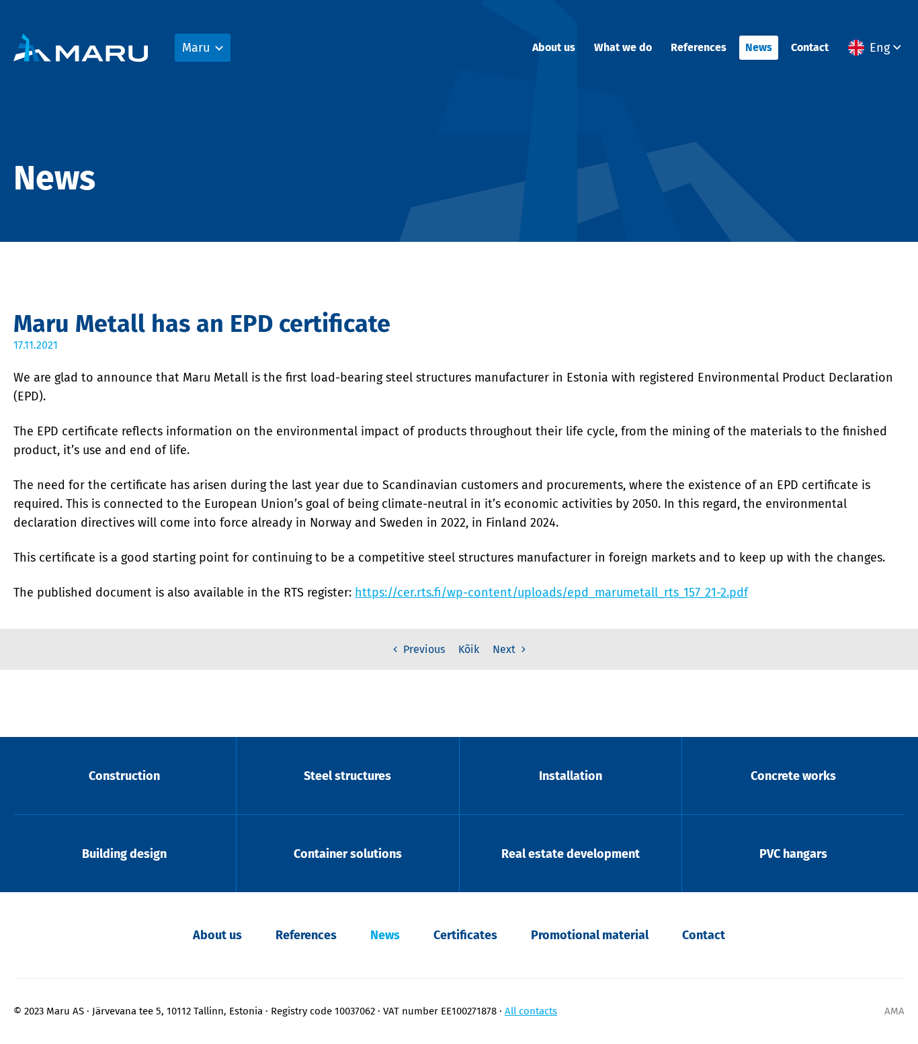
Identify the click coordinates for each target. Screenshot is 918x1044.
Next (505, 649)
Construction (124, 776)
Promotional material (590, 935)
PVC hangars (793, 853)
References (698, 47)
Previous (423, 649)
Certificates (465, 935)
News (758, 47)
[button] (876, 47)
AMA (894, 1011)
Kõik (468, 649)
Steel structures (347, 776)
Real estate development (570, 853)
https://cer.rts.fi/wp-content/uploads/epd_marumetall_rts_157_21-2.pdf (551, 592)
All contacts (531, 1011)
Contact (810, 47)
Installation (570, 776)
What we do (623, 47)
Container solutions (348, 853)
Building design (124, 853)
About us (553, 47)
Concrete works (793, 776)
